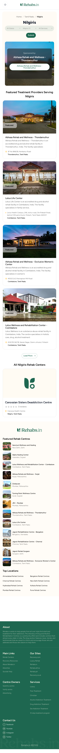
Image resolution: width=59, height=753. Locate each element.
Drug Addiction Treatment (39, 704)
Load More (28, 356)
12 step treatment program (40, 713)
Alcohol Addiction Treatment (40, 700)
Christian (33, 695)
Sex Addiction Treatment (39, 709)
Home (19, 17)
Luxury (32, 687)
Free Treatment (35, 691)
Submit (31, 35)
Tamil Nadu (29, 17)
